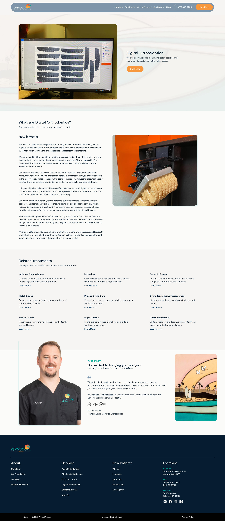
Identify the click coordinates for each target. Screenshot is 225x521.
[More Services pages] (134, 7)
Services (68, 463)
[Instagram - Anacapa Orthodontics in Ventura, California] (165, 501)
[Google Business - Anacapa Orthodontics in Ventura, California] (181, 501)
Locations (170, 463)
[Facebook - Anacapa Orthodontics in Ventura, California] (170, 501)
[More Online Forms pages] (151, 7)
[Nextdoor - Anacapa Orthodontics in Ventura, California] (176, 501)
